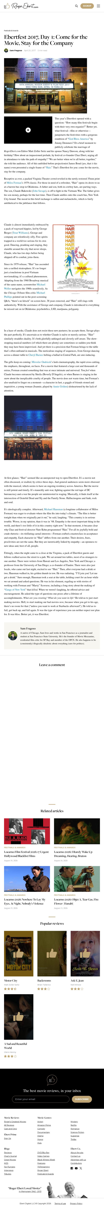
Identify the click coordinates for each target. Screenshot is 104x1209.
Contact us (75, 1156)
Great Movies (10, 1160)
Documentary (43, 1132)
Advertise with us (78, 1160)
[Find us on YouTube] (76, 1168)
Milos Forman (14, 182)
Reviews (8, 1153)
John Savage (39, 190)
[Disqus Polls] (52, 703)
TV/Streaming (43, 1167)
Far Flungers (9, 1167)
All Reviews (9, 1125)
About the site (77, 1153)
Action (40, 1122)
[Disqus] (52, 766)
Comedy (41, 1129)
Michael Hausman (53, 509)
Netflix (73, 1125)
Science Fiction (77, 1132)
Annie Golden (60, 386)
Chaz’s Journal (10, 1156)
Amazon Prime (44, 1125)
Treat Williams (20, 232)
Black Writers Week (46, 1160)
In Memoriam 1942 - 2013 (30, 1191)
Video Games (43, 1156)
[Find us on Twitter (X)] (81, 1168)
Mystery (74, 1122)
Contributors (76, 1163)
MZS (6, 1163)
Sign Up (7, 1138)
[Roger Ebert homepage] (21, 6)
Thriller (73, 1139)
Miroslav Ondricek (41, 362)
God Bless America (79, 138)
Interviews (8, 1170)
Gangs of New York (15, 589)
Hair (48, 167)
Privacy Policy (76, 1203)
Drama (40, 1136)
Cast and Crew (10, 1129)
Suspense (75, 1136)
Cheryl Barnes (36, 355)
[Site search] (76, 6)
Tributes (7, 1174)
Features (41, 1163)
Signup (87, 6)
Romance (75, 1129)
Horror (40, 1139)
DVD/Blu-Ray (43, 1153)
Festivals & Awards (11, 31)
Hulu (39, 1143)
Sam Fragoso (16, 50)
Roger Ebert (42, 1170)
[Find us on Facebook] (72, 1168)
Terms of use (60, 1203)
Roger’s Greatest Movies (15, 1122)
